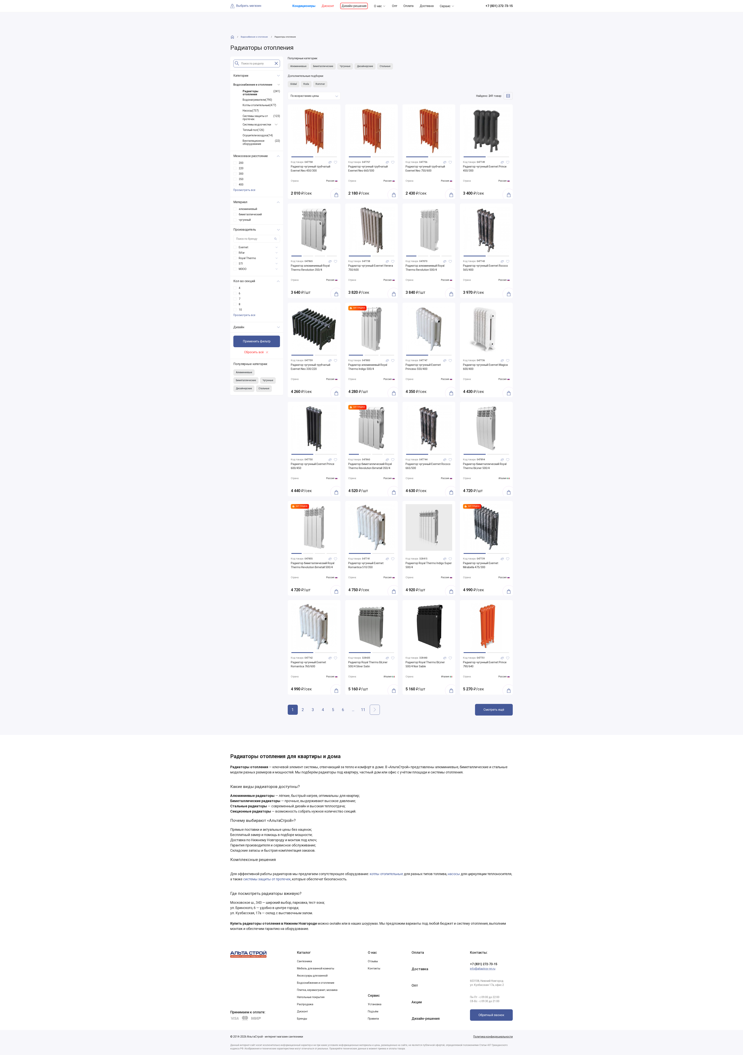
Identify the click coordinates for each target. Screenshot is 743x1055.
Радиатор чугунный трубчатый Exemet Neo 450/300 (310, 168)
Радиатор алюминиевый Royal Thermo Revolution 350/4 (310, 267)
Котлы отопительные (259, 105)
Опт (394, 6)
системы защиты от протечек (267, 879)
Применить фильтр (256, 341)
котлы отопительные (386, 874)
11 (363, 709)
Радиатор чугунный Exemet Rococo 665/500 (428, 466)
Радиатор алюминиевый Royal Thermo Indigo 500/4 (367, 366)
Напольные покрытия (310, 997)
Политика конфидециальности (493, 1036)
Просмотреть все (244, 190)
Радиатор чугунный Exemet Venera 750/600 (370, 267)
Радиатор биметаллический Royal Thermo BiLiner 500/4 (485, 466)
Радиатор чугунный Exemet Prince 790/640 (485, 664)
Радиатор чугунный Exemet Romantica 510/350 (365, 565)
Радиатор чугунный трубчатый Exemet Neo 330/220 (310, 366)
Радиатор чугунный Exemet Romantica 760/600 (308, 664)
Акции (417, 1002)
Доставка (427, 6)
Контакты (374, 968)
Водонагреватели (257, 99)
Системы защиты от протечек (261, 117)
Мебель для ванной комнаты (315, 968)
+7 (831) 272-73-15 (483, 964)
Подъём (373, 1011)
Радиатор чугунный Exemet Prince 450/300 (485, 168)
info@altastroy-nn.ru (482, 968)
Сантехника (304, 961)
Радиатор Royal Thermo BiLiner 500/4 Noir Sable (425, 664)
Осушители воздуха (258, 135)
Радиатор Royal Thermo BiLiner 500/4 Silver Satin (368, 664)
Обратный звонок (491, 1015)
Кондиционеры (303, 6)
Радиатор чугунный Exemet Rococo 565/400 (485, 267)
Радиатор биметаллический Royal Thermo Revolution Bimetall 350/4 (370, 466)
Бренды (302, 1018)
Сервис (445, 6)
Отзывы (373, 961)
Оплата (408, 6)
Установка (374, 1004)
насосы (454, 874)
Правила (373, 1018)
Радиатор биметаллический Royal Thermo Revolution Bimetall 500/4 (312, 565)
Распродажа (305, 1004)
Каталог (304, 952)
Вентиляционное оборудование (261, 142)
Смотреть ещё (494, 709)
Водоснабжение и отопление (315, 982)
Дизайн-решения (354, 6)
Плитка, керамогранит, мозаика (317, 989)
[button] (302, 156)
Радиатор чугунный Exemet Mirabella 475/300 (480, 565)
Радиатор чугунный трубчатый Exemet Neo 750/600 (425, 168)
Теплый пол (253, 129)
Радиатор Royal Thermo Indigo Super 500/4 (429, 565)
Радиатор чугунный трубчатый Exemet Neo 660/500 (368, 168)
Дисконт (328, 6)
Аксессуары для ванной (312, 975)
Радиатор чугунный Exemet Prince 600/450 (312, 466)
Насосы (251, 110)
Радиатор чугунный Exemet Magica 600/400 (485, 366)
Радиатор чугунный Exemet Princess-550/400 (423, 366)
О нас (378, 6)
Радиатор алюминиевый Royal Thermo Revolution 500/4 (425, 267)
